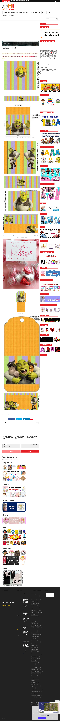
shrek (33, 414)
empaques (33, 629)
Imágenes (44, 12)
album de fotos (34, 603)
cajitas (32, 612)
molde (32, 669)
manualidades (33, 662)
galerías (32, 636)
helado (32, 643)
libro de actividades (34, 656)
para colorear (38, 673)
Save (32, 419)
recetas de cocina (34, 682)
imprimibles (17, 414)
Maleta (32, 594)
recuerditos (33, 684)
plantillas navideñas (34, 678)
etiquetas (13, 414)
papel (32, 673)
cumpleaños (8, 414)
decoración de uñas (34, 623)
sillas (39, 691)
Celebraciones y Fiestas (23, 12)
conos (32, 619)
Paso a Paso (49, 12)
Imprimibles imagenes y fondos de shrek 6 (9, 446)
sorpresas (33, 693)
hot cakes (38, 643)
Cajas (40, 12)
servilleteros (33, 691)
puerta (32, 680)
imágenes (33, 647)
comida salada (33, 618)
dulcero (38, 627)
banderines (33, 605)
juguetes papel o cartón (35, 654)
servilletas (40, 689)
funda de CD (33, 632)
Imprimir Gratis (6, 15)
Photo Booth (33, 597)
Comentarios (48, 596)
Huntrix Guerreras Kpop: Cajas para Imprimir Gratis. (20, 1)
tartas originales (34, 700)
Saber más (50, 717)
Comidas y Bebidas (33, 12)
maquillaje (33, 664)
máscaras (38, 671)
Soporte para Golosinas (35, 599)
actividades (33, 601)
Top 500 (12, 15)
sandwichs (33, 687)
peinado (38, 675)
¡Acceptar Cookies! (42, 717)
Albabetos (5, 12)
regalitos (32, 686)
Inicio (5, 43)
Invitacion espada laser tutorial (32, 446)
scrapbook (33, 689)
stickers (32, 697)
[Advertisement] (20, 31)
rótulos (30, 414)
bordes (37, 610)
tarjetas (9, 43)
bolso (32, 610)
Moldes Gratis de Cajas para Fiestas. (8, 603)
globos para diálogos (35, 640)
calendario (39, 612)
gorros (32, 641)
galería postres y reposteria (36, 634)
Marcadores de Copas (35, 595)
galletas (38, 636)
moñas (38, 669)
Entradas (48, 594)
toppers (32, 702)
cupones (32, 621)
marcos (26, 414)
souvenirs (33, 695)
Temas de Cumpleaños (13, 12)
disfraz (32, 627)
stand (39, 695)
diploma (38, 625)
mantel (32, 660)
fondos (39, 630)
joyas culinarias (34, 651)
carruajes (33, 614)
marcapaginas (33, 665)
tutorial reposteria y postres (36, 704)
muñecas (32, 671)
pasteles (32, 675)
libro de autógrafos (34, 658)
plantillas (32, 676)
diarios (32, 625)
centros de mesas (34, 616)
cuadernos (38, 619)
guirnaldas (38, 641)
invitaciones (22, 414)
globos (32, 638)
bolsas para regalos (34, 608)
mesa (38, 667)
